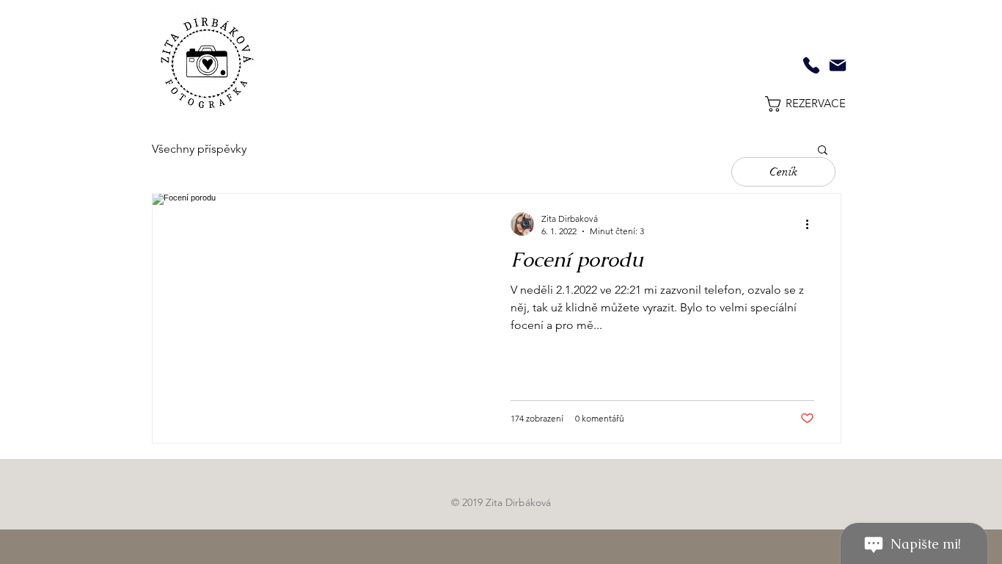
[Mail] (837, 65)
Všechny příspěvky (199, 149)
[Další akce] (812, 224)
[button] (777, 104)
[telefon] (811, 65)
